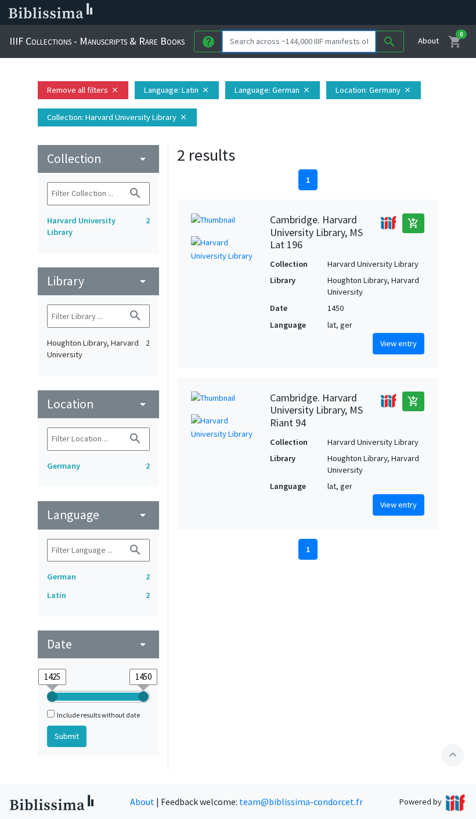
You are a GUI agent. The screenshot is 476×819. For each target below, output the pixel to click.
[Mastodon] (350, 12)
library (98, 281)
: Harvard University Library (117, 117)
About (428, 40)
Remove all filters (83, 90)
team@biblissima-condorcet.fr (301, 801)
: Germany (374, 90)
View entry (398, 343)
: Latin (177, 90)
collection (98, 158)
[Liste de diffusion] (295, 12)
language (98, 515)
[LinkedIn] (313, 12)
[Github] (387, 12)
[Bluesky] (332, 12)
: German (273, 90)
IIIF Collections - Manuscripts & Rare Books (97, 41)
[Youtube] (369, 12)
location (98, 404)
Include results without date (98, 715)
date (98, 644)
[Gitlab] (406, 12)
